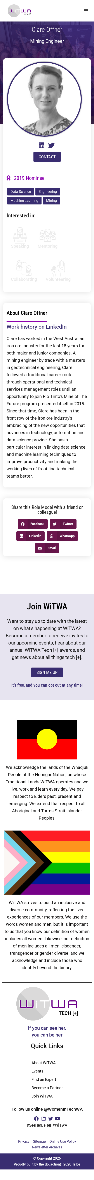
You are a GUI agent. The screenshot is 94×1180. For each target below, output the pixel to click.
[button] (86, 10)
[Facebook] (36, 1119)
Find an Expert (43, 1079)
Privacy (24, 1141)
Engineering (48, 192)
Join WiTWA (42, 1096)
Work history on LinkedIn (37, 327)
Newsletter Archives (47, 1147)
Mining (51, 201)
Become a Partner (47, 1087)
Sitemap (39, 1141)
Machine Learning (24, 201)
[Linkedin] (43, 1119)
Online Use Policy (62, 1141)
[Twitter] (51, 1119)
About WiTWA (43, 1062)
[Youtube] (58, 1119)
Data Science (20, 192)
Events (37, 1071)
